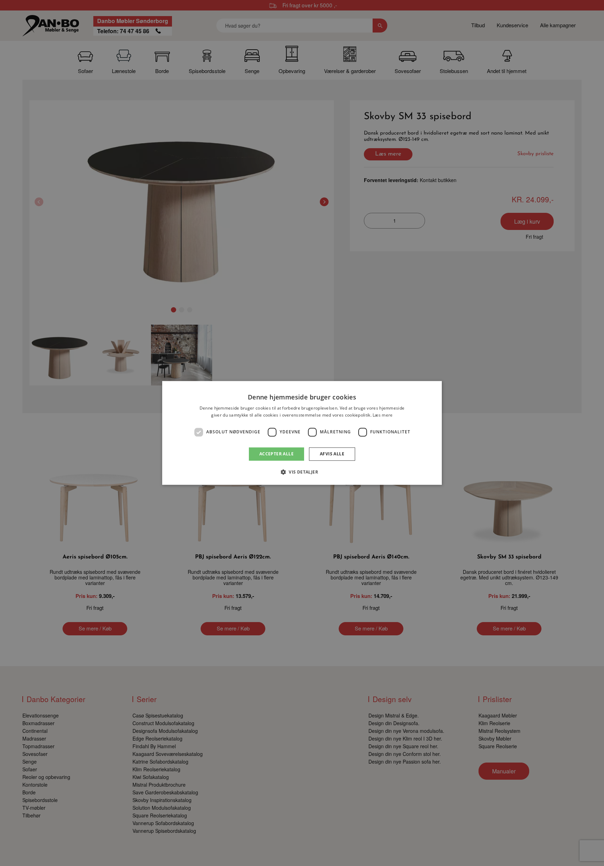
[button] (302, 472)
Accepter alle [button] (276, 454)
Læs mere (383, 415)
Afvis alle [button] (332, 454)
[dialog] (302, 433)
